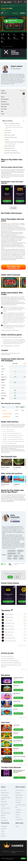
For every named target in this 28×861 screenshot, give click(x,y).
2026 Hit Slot (16, 748)
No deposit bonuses (6, 813)
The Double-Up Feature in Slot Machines (11, 662)
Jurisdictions (19, 809)
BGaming (3, 485)
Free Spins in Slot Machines (8, 658)
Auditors (18, 814)
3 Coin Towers (16, 725)
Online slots (4, 801)
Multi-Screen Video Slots (7, 656)
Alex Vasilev (10, 564)
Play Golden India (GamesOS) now (13, 267)
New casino (4, 790)
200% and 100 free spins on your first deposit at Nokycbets (19, 771)
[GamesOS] (24, 94)
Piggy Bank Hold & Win (18, 677)
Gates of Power (16, 701)
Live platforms (19, 819)
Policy (2, 831)
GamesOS (3, 469)
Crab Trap (15, 709)
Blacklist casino (5, 792)
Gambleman (15, 732)
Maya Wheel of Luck (6, 416)
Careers (3, 833)
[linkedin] (11, 521)
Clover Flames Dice (17, 740)
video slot (10, 223)
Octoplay (15, 758)
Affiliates (3, 836)
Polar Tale (5, 410)
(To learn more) (10, 858)
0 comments (15, 13)
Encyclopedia (4, 820)
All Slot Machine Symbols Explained (9, 660)
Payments (18, 792)
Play (7, 201)
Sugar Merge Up (16, 693)
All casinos (13, 208)
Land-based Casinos (20, 805)
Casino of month (19, 790)
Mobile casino (19, 797)
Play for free (7, 464)
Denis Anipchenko (17, 68)
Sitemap (18, 817)
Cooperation (4, 826)
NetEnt (14, 710)
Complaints (18, 802)
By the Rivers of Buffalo (7, 413)
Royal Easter (16, 685)
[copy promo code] (9, 198)
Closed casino (4, 795)
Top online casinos (5, 808)
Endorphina (15, 726)
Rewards (3, 815)
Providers (3, 817)
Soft (17, 807)
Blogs (17, 826)
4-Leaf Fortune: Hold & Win (19, 756)
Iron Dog (15, 485)
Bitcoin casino (19, 795)
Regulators (18, 812)
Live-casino (18, 800)
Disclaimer (3, 828)
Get (19, 777)
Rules (2, 810)
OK (23, 858)
